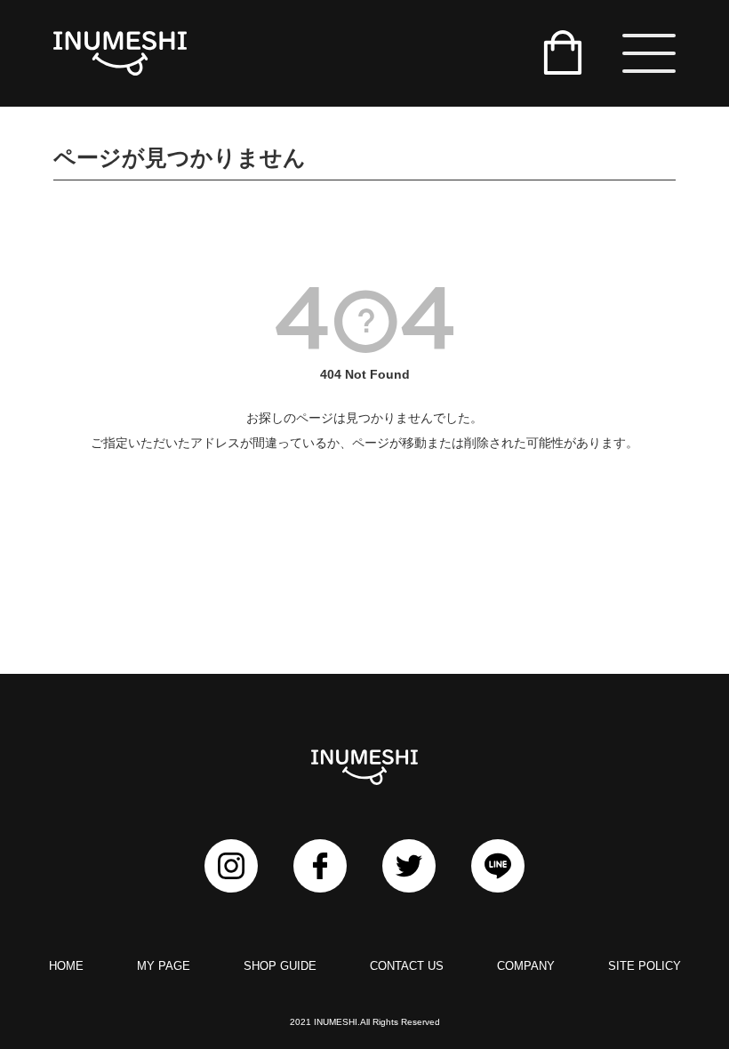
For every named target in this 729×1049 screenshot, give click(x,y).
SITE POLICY (644, 966)
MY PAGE (163, 966)
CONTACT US (407, 966)
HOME (66, 966)
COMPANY (526, 966)
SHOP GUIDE (280, 966)
